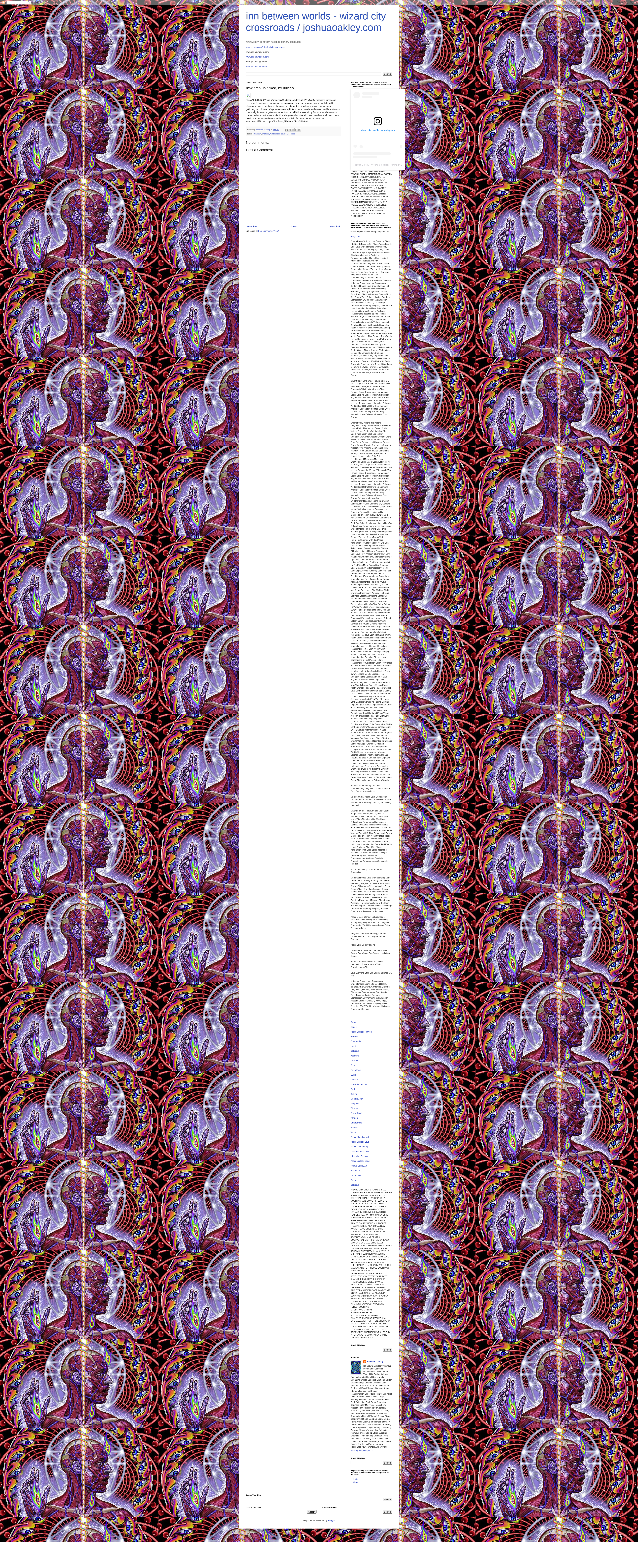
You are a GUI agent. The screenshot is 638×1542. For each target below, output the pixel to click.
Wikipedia (355, 1104)
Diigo (353, 1065)
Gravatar (354, 1080)
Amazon (354, 1127)
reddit (293, 134)
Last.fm (354, 1046)
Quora (353, 1075)
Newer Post (252, 226)
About (355, 1482)
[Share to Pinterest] (299, 129)
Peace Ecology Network (361, 1032)
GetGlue (354, 1036)
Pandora (354, 1118)
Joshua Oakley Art (359, 1166)
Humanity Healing (359, 1084)
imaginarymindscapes (271, 134)
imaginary (257, 134)
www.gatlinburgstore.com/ (257, 57)
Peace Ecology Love (360, 1142)
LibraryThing (356, 1123)
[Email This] (286, 129)
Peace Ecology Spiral (360, 1161)
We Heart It (356, 1060)
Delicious (355, 1051)
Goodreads (356, 1041)
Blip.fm (354, 1094)
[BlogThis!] (289, 129)
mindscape (285, 134)
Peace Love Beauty (359, 1147)
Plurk (353, 1089)
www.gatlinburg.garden (256, 66)
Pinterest (355, 1180)
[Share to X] (293, 129)
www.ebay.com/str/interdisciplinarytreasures (265, 47)
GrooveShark (357, 1113)
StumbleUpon (357, 1099)
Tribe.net (355, 1108)
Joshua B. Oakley (375, 1361)
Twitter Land (356, 1175)
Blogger (354, 1022)
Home (294, 226)
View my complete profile (362, 1451)
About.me (355, 1056)
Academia (355, 1171)
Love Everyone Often (360, 1151)
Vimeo (353, 1132)
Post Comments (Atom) (268, 231)
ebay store (355, 236)
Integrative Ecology (359, 1156)
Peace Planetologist (360, 1137)
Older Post (335, 226)
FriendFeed (356, 1070)
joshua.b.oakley (381, 164)
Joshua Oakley (361, 164)
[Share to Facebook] (296, 129)
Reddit (354, 1027)
